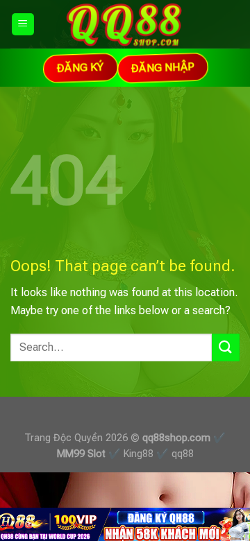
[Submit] (226, 347)
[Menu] (23, 24)
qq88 (183, 454)
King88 (138, 454)
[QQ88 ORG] (125, 24)
